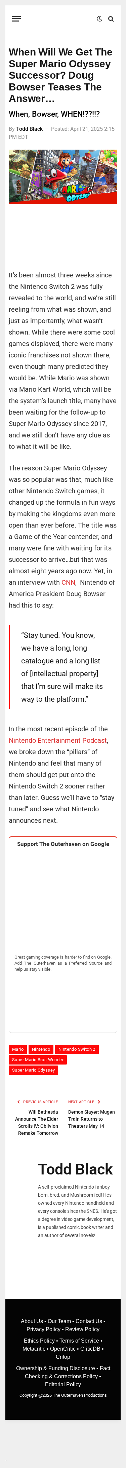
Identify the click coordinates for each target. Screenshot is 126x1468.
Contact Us (89, 1321)
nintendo (41, 1049)
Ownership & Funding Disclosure (56, 1368)
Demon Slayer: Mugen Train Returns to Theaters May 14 (91, 1119)
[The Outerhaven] (60, 18)
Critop (63, 1357)
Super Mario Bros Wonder (38, 1059)
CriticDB (90, 1349)
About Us (32, 1321)
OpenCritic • (65, 1349)
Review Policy (82, 1329)
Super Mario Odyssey (33, 1070)
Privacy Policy (43, 1329)
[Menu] (16, 18)
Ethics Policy (40, 1341)
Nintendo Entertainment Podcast (58, 740)
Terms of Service (79, 1341)
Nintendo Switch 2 (76, 1049)
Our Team (59, 1321)
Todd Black (29, 129)
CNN (68, 582)
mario (18, 1049)
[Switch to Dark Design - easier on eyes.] (99, 19)
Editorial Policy (63, 1384)
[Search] (110, 18)
